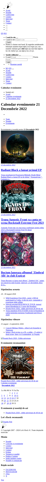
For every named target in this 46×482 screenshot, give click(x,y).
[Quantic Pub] (6, 422)
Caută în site (10, 40)
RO (5, 33)
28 (8, 403)
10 (15, 396)
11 (17, 396)
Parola (35, 57)
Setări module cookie (13, 458)
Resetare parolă (16, 64)
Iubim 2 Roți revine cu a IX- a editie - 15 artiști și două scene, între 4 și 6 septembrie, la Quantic (24, 333)
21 (8, 401)
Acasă (8, 10)
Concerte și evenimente (14, 444)
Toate (8, 119)
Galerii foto (10, 15)
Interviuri (9, 19)
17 (15, 398)
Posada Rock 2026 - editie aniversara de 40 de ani (24, 309)
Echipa (8, 452)
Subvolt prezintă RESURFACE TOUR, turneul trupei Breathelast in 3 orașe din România (23, 305)
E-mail (8, 57)
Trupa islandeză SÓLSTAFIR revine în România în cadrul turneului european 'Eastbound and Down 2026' (25, 313)
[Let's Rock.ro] (17, 8)
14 (8, 398)
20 (5, 401)
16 (13, 398)
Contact (8, 23)
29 (10, 403)
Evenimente (10, 123)
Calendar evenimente (9, 383)
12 (2, 398)
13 (5, 398)
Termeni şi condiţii (12, 454)
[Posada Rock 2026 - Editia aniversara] (16, 338)
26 (2, 403)
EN (2, 33)
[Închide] (20, 55)
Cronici (8, 17)
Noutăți (8, 13)
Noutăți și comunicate (14, 461)
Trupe (8, 21)
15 (10, 398)
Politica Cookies (12, 456)
